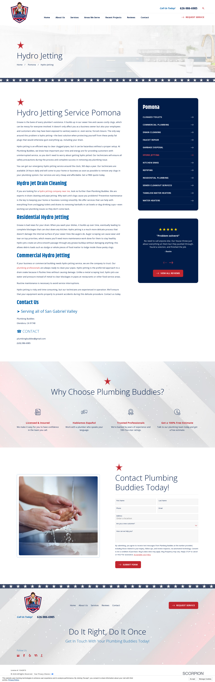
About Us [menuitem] (60, 17)
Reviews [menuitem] (131, 17)
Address (119, 516)
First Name (120, 501)
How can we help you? (124, 531)
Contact (116, 605)
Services (95, 605)
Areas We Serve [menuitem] (92, 17)
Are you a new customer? (125, 524)
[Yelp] (29, 655)
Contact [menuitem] (145, 17)
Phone (118, 508)
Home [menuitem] (47, 17)
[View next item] (171, 263)
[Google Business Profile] (18, 655)
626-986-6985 (188, 8)
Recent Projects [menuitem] (113, 17)
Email (160, 508)
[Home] (19, 12)
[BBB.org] (41, 655)
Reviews (105, 605)
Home (73, 605)
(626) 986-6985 (23, 343)
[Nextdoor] (35, 655)
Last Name (163, 501)
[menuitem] (168, 117)
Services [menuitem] (74, 17)
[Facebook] (24, 655)
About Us (83, 605)
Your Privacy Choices (42, 674)
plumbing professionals (28, 267)
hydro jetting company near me (54, 191)
